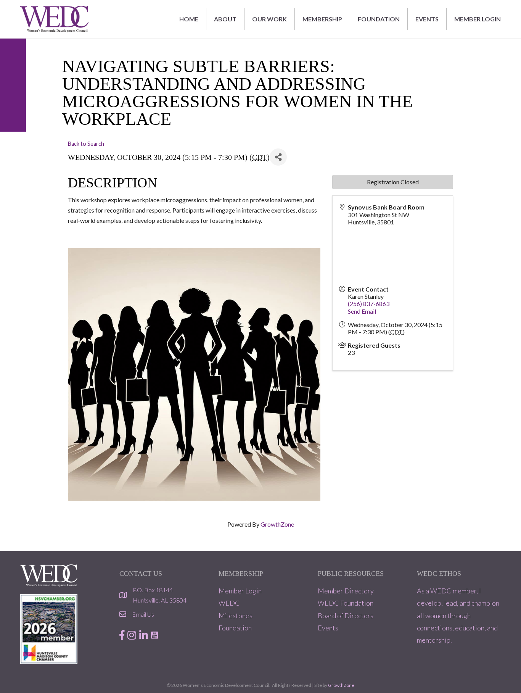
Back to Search (86, 143)
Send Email (362, 311)
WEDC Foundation (345, 603)
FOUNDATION (379, 19)
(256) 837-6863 (368, 303)
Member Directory (346, 591)
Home (188, 19)
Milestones (235, 615)
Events (328, 628)
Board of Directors (345, 615)
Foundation (235, 628)
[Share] (278, 157)
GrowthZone (277, 524)
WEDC (229, 603)
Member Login (240, 591)
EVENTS (427, 19)
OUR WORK (269, 19)
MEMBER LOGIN (477, 19)
